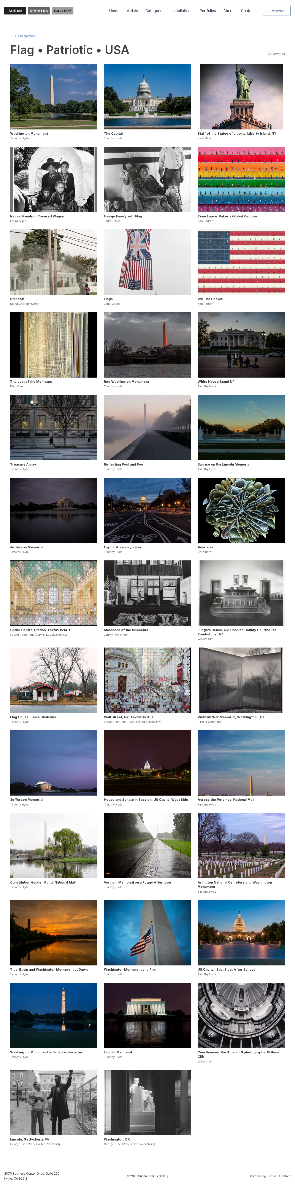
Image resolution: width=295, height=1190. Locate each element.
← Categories (22, 36)
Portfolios (208, 11)
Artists (132, 11)
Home (114, 11)
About (228, 11)
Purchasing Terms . (264, 1176)
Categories (154, 11)
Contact (248, 11)
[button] (277, 11)
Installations (182, 11)
